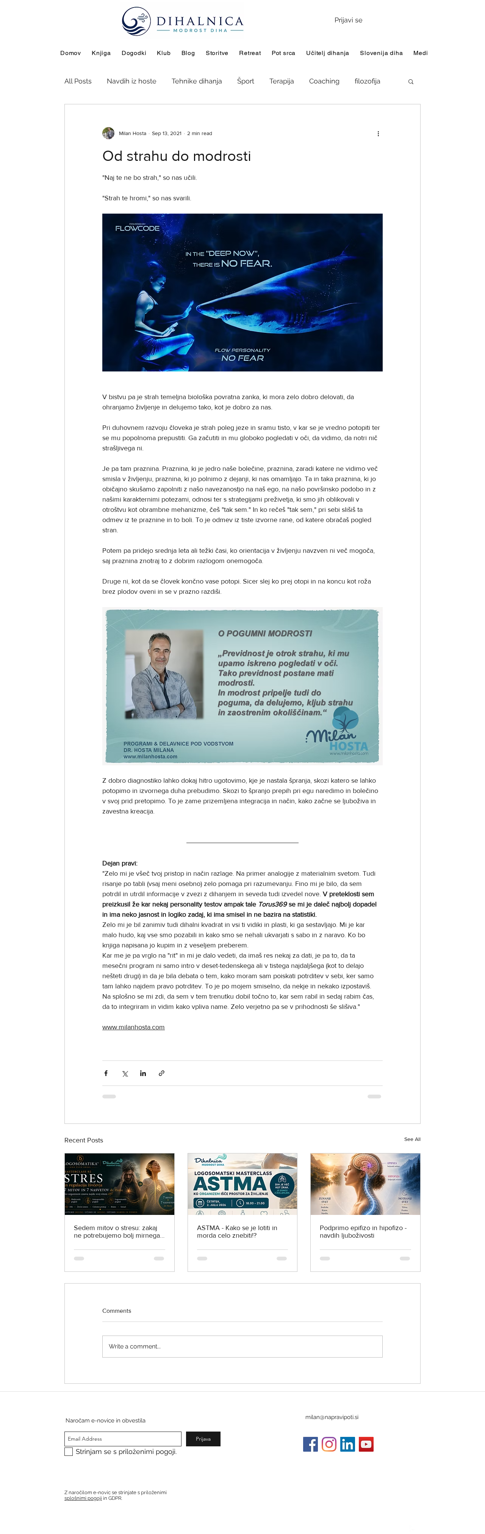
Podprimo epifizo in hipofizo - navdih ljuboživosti (363, 1231)
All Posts (78, 81)
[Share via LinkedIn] (143, 1073)
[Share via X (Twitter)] (124, 1073)
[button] (411, 81)
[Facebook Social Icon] (310, 1444)
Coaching (324, 81)
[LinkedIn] (347, 1444)
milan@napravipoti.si (331, 1417)
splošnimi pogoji (83, 1498)
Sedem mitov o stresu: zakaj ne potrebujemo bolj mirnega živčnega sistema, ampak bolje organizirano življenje (119, 1231)
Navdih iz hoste (131, 81)
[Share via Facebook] (106, 1073)
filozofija (367, 81)
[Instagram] (329, 1444)
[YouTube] (366, 1444)
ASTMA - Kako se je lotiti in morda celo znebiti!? (237, 1231)
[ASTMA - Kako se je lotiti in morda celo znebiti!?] (242, 1184)
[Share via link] (161, 1073)
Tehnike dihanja (197, 81)
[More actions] (378, 133)
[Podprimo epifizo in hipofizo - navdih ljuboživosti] (365, 1184)
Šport (245, 81)
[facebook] (413, 1529)
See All (412, 1139)
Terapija (281, 81)
